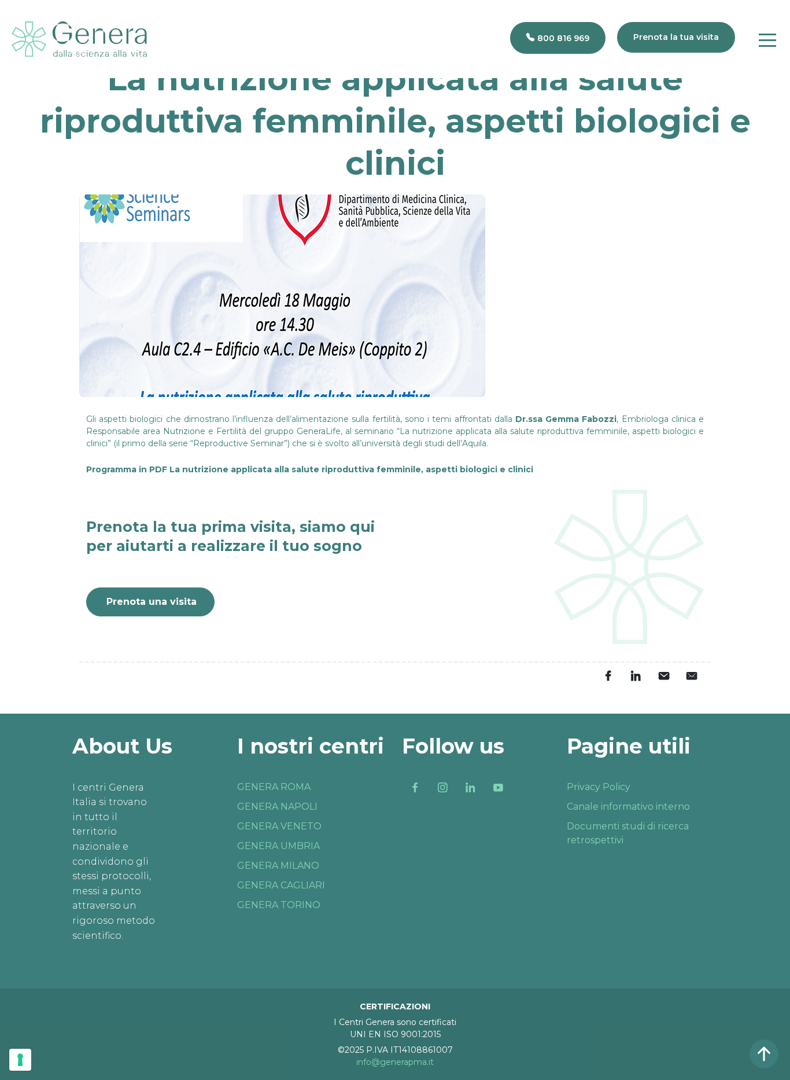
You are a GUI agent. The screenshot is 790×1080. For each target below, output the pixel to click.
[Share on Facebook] (608, 675)
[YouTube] (498, 787)
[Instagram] (442, 787)
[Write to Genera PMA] (691, 675)
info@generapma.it (395, 1062)
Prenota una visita (151, 601)
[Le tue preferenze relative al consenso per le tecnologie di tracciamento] (20, 1060)
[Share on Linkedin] (635, 675)
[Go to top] (764, 1053)
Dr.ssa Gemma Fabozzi (566, 419)
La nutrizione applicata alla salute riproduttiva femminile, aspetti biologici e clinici (351, 469)
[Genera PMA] (79, 39)
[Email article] (663, 675)
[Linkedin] (470, 787)
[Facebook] (414, 787)
